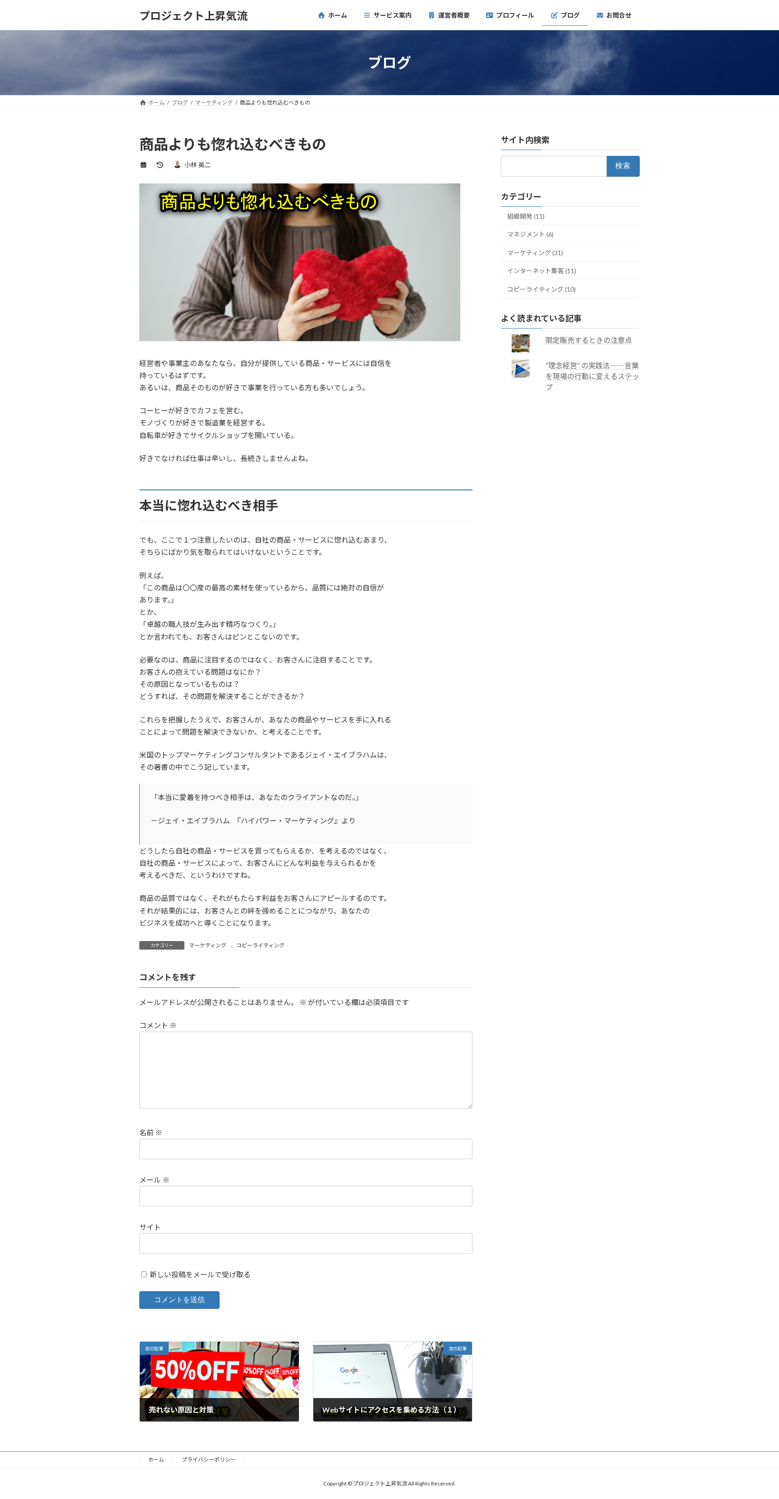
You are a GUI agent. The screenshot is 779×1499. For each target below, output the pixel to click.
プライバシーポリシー (209, 1459)
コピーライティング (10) (541, 289)
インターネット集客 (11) (541, 271)
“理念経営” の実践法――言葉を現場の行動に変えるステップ (593, 376)
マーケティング (207, 945)
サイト (150, 1227)
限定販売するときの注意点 (589, 340)
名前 (150, 1133)
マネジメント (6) (530, 234)
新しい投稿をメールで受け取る (200, 1274)
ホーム (156, 1459)
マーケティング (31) (535, 252)
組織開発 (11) (526, 216)
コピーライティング (260, 945)
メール (154, 1179)
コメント (158, 1025)
